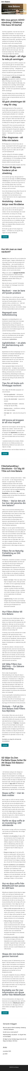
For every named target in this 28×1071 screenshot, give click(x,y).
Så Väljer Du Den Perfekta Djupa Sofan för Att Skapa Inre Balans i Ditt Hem (13, 761)
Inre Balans (5, 2)
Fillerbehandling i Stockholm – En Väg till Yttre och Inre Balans (12, 468)
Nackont (4, 258)
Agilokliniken (14, 432)
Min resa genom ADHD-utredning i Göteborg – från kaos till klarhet (13, 22)
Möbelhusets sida (18, 1003)
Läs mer (5, 236)
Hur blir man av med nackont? (11, 250)
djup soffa (12, 783)
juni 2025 (5, 1054)
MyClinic (16, 723)
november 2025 (7, 1051)
